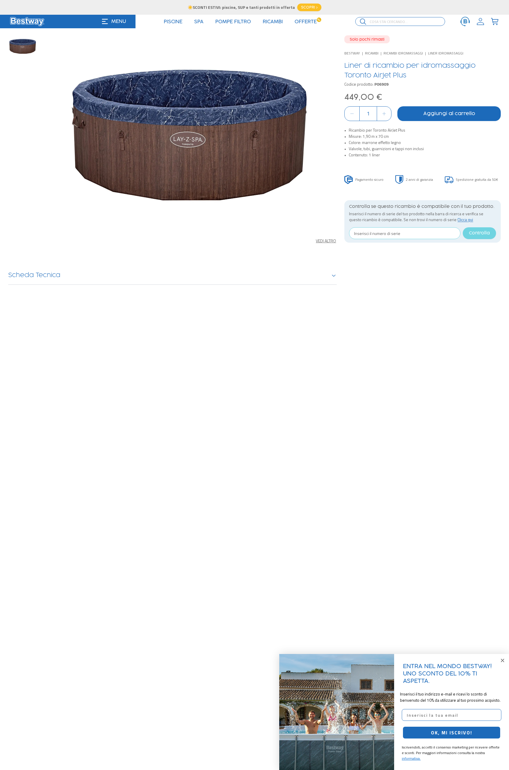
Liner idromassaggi (445, 53)
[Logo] (27, 21)
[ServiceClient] (465, 21)
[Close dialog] (502, 660)
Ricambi (372, 53)
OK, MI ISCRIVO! (451, 732)
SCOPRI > (309, 7)
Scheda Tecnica (34, 275)
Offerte (308, 21)
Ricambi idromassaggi (403, 53)
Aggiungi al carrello (449, 113)
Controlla (479, 233)
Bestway (352, 53)
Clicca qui (465, 219)
